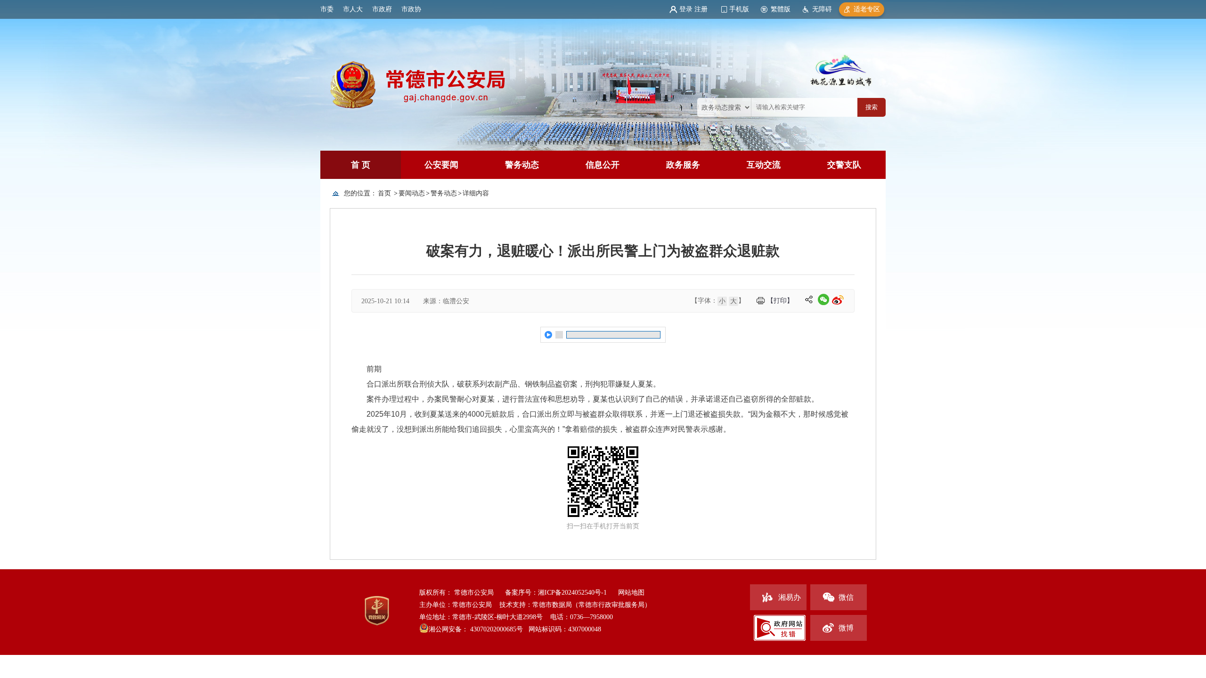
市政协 (411, 9)
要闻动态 (412, 193)
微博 (846, 628)
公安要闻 (441, 165)
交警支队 (844, 165)
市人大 (353, 9)
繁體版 (780, 9)
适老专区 (867, 9)
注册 (701, 9)
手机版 (739, 9)
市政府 (382, 9)
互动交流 (764, 165)
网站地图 (631, 592)
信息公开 (602, 165)
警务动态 (522, 165)
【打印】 (780, 300)
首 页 (360, 165)
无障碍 (822, 9)
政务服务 (683, 165)
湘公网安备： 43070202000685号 (476, 629)
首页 (384, 193)
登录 (686, 9)
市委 (327, 9)
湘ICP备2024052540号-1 (572, 592)
